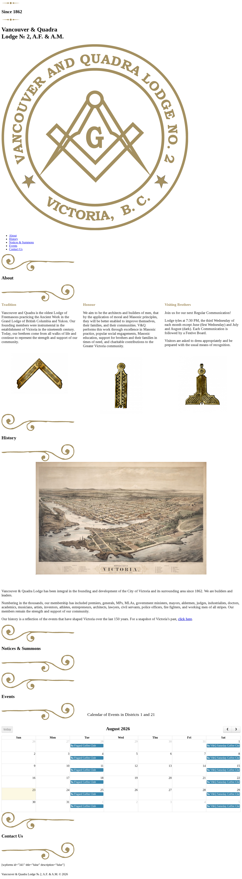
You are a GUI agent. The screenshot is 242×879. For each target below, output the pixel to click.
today (7, 729)
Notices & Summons (21, 242)
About (13, 235)
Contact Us (15, 249)
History (13, 239)
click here (185, 619)
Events (13, 245)
